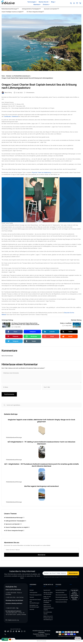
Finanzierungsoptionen (36, 595)
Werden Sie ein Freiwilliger (47, 601)
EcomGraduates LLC (41, 635)
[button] (70, 3)
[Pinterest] (16, 631)
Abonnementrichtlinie (61, 595)
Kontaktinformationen (61, 590)
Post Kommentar (9, 394)
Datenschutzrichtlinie (61, 602)
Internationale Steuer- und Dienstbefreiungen (35, 601)
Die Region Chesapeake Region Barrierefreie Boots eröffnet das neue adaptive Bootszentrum (25, 324)
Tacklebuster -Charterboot (11, 116)
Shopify (42, 634)
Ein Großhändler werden (48, 612)
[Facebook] (5, 631)
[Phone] (5, 634)
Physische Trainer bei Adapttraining (41, 172)
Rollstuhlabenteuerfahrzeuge (14, 437)
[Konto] (74, 3)
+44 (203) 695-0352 (11, 612)
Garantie (32, 609)
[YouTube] (19, 631)
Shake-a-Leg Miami (65, 323)
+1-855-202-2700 (10, 597)
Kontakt (32, 590)
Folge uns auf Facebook (47, 597)
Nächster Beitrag (76, 320)
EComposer (43, 640)
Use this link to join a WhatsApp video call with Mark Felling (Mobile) (74, 595)
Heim (3, 76)
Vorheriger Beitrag (7, 320)
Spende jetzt (47, 590)
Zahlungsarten (33, 592)
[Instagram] (10, 631)
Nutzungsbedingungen (62, 599)
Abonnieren (73, 573)
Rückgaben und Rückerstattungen (34, 606)
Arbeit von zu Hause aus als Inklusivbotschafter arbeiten (49, 607)
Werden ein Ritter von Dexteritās (48, 593)
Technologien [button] (31, 2)
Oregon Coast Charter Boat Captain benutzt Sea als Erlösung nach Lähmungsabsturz (27, 78)
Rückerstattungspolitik (62, 597)
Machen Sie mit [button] (43, 2)
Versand (32, 597)
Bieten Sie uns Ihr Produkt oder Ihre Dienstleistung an (48, 617)
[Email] (24, 631)
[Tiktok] (13, 631)
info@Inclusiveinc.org (13, 620)
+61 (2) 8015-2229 (11, 614)
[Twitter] (8, 631)
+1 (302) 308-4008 (11, 592)
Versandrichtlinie (60, 592)
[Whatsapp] (21, 631)
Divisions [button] (46, 4)
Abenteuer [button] (36, 4)
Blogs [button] (53, 2)
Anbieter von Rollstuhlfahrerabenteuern (18, 76)
